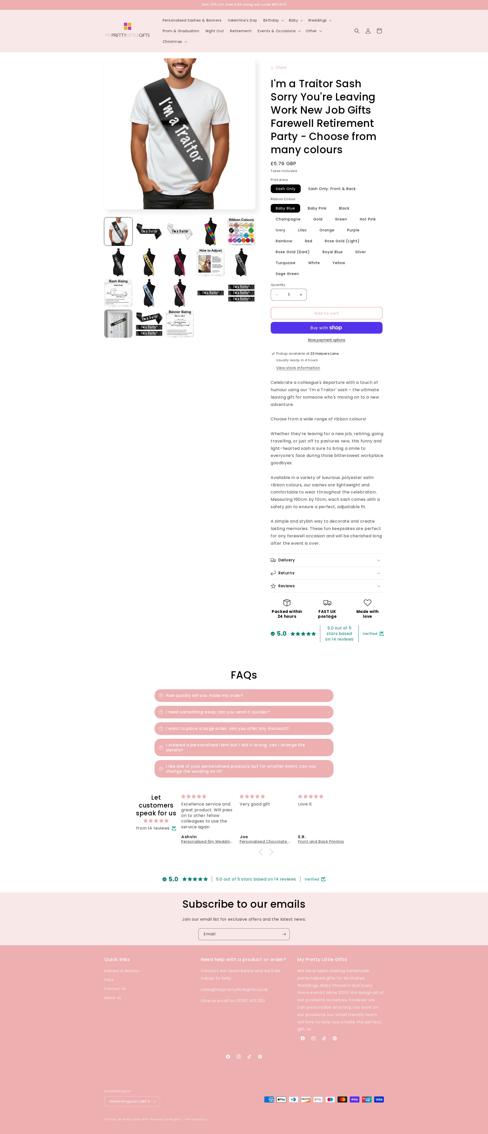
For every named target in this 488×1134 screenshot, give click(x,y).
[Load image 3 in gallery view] (180, 231)
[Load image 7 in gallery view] (149, 262)
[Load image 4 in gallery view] (210, 231)
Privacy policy (196, 1119)
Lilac (302, 230)
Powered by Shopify (165, 1119)
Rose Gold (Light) (342, 241)
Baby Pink (317, 208)
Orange (326, 230)
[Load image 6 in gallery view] (118, 262)
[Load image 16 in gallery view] (118, 324)
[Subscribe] (283, 934)
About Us (112, 997)
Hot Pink (368, 219)
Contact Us (115, 988)
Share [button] (281, 67)
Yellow (338, 262)
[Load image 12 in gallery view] (149, 293)
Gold (318, 219)
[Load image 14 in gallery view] (210, 293)
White (314, 262)
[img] (156, 821)
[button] (273, 20)
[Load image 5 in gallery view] (241, 231)
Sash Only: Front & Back (332, 188)
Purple (353, 230)
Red (308, 241)
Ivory (280, 230)
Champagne (288, 219)
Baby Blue (285, 208)
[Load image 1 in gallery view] (118, 231)
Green (341, 219)
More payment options (326, 340)
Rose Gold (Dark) (293, 251)
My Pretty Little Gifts (133, 1119)
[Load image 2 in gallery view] (149, 231)
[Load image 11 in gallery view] (118, 293)
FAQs (109, 979)
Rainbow (284, 241)
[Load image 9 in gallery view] (210, 262)
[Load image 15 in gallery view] (241, 293)
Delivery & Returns (121, 970)
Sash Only (286, 188)
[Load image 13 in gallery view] (180, 293)
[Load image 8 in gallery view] (180, 262)
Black (344, 208)
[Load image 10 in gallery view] (241, 262)
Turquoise (286, 262)
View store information (298, 367)
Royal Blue (333, 251)
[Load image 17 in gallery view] (149, 324)
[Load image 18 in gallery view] (180, 324)
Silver (360, 251)
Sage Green (287, 273)
